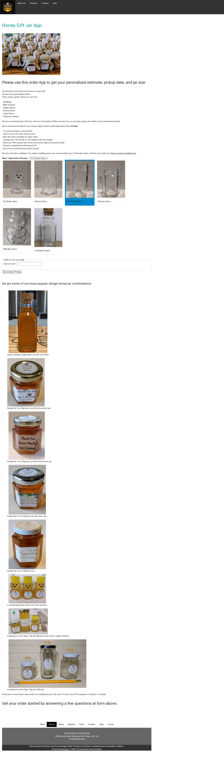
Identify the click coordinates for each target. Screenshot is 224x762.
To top (110, 724)
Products (33, 3)
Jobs (55, 3)
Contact (45, 3)
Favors (52, 724)
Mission (71, 724)
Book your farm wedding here (123, 153)
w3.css (65, 749)
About (61, 724)
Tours (81, 724)
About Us (22, 3)
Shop (42, 724)
